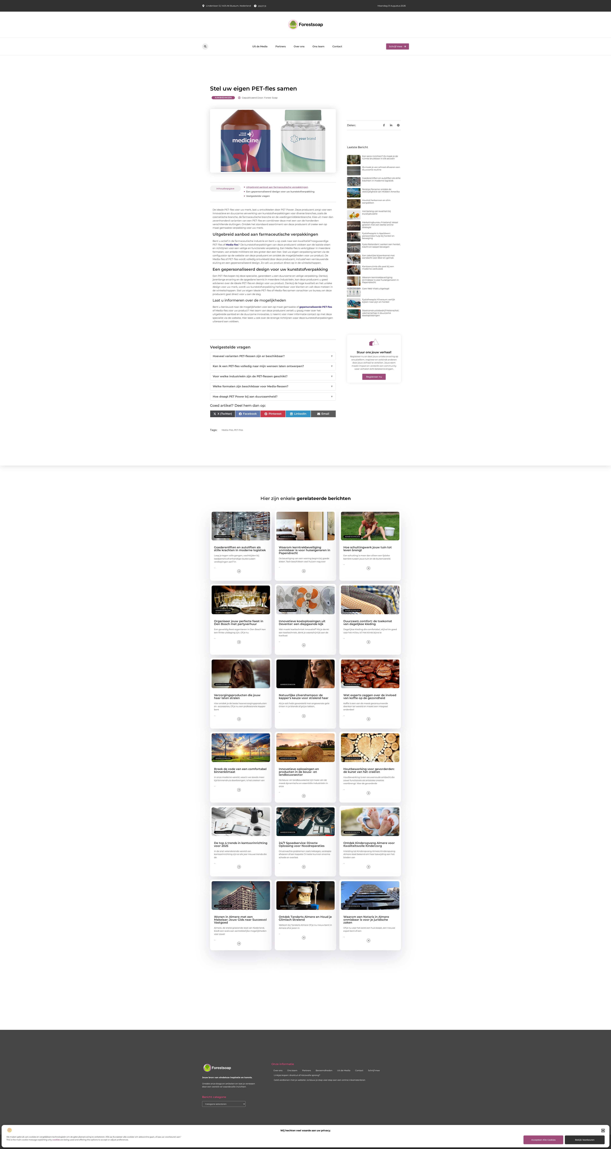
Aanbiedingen (223, 97)
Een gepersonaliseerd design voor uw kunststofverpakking (280, 191)
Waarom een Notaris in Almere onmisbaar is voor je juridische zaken (366, 919)
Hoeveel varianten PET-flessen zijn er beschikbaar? (273, 356)
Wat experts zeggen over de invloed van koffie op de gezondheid (369, 696)
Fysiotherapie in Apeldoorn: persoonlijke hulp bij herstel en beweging (378, 235)
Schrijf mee (374, 1070)
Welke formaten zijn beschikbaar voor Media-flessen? (273, 386)
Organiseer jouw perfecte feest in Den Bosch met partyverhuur (238, 622)
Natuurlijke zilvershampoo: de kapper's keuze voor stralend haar (303, 696)
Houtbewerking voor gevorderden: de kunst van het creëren (368, 770)
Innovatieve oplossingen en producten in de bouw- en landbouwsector (299, 772)
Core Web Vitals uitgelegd (375, 288)
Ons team (318, 46)
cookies (56, 1139)
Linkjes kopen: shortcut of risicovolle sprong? (297, 1075)
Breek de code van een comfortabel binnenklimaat (240, 770)
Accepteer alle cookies (543, 1139)
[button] (603, 1130)
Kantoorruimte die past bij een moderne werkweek (378, 267)
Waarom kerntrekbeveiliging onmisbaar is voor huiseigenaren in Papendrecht (380, 280)
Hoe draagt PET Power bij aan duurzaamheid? (273, 396)
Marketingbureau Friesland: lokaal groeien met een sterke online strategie (380, 224)
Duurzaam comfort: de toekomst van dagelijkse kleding (367, 622)
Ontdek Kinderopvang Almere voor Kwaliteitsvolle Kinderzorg (369, 844)
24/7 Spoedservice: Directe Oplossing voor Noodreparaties (301, 844)
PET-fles (238, 430)
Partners (280, 46)
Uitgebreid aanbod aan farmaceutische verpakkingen (277, 187)
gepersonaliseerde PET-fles (315, 306)
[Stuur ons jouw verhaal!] (374, 342)
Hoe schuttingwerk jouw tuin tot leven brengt (367, 549)
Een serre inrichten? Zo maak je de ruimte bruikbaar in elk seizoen (380, 157)
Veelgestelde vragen (258, 196)
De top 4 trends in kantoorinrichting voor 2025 (240, 844)
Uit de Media (259, 46)
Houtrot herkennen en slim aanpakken (376, 201)
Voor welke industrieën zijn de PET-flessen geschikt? (273, 376)
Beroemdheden (324, 1070)
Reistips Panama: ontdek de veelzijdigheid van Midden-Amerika (381, 190)
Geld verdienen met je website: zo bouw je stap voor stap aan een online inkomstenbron (319, 1080)
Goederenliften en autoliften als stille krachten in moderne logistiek (381, 179)
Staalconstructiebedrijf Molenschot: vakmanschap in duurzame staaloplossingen (380, 313)
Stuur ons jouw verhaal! (374, 352)
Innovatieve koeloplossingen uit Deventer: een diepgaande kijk (302, 622)
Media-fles (232, 244)
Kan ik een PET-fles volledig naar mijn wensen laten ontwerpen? (273, 366)
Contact (337, 46)
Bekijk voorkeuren (584, 1139)
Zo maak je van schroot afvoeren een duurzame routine (381, 168)
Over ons (299, 46)
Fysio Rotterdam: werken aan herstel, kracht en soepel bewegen (381, 245)
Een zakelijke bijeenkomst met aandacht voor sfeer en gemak (378, 256)
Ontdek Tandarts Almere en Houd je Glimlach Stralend (305, 918)
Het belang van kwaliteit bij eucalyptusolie (376, 212)
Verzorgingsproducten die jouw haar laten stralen (237, 696)
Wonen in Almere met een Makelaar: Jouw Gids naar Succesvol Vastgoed (240, 919)
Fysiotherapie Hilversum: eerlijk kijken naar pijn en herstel (378, 300)
